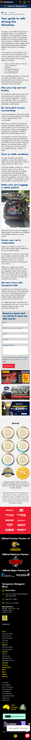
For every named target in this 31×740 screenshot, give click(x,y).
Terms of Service (22, 359)
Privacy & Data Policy (12, 731)
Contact (5, 665)
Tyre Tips (4, 643)
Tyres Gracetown (7, 689)
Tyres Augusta (6, 685)
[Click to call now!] (20, 2)
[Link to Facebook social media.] (15, 736)
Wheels (4, 645)
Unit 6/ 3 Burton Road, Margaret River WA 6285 (16, 595)
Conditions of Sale (22, 731)
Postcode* (6, 339)
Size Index (5, 682)
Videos (4, 674)
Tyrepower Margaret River (17, 6)
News (4, 672)
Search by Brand (7, 638)
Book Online (6, 667)
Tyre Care (5, 640)
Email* (5, 334)
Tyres (4, 631)
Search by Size (6, 636)
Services (5, 652)
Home (5, 12)
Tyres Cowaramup (7, 687)
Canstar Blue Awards (8, 696)
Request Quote (8, 366)
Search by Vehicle (7, 634)
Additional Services (8, 660)
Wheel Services (6, 658)
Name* (5, 322)
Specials (5, 663)
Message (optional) (8, 345)
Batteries (4, 654)
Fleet (4, 670)
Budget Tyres (6, 698)
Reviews (5, 676)
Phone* (12, 328)
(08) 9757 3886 (11, 599)
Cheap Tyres (5, 700)
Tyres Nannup (6, 691)
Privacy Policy (11, 359)
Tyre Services (6, 656)
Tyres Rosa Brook (7, 694)
